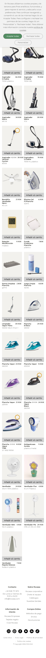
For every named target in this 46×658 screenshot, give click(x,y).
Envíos (34, 616)
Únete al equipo (34, 594)
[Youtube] (26, 631)
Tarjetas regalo (12, 619)
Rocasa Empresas (12, 616)
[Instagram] (9, 631)
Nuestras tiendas (34, 601)
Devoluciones (34, 620)
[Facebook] (20, 631)
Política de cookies (24, 641)
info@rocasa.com (12, 599)
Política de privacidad (35, 638)
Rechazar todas (33, 36)
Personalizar (23, 42)
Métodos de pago (34, 613)
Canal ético (7, 638)
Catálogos (33, 598)
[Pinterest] (14, 631)
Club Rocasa (12, 622)
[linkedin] (32, 631)
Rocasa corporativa (34, 591)
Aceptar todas (13, 36)
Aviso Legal (19, 638)
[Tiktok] (37, 631)
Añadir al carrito (12, 72)
